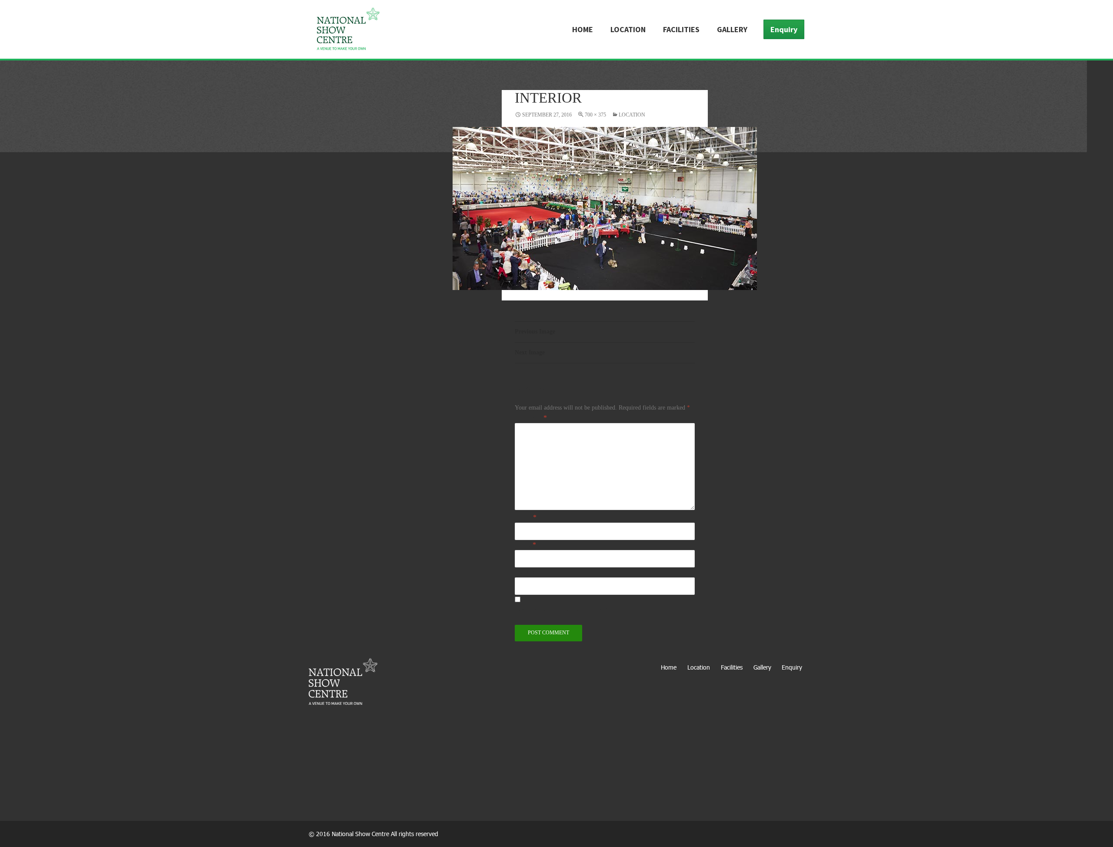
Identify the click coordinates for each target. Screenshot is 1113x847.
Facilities (681, 29)
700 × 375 (595, 115)
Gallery (732, 29)
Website (526, 572)
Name (526, 517)
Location (628, 29)
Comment (531, 417)
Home (582, 29)
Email (525, 544)
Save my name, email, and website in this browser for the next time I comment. (600, 614)
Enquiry (783, 29)
